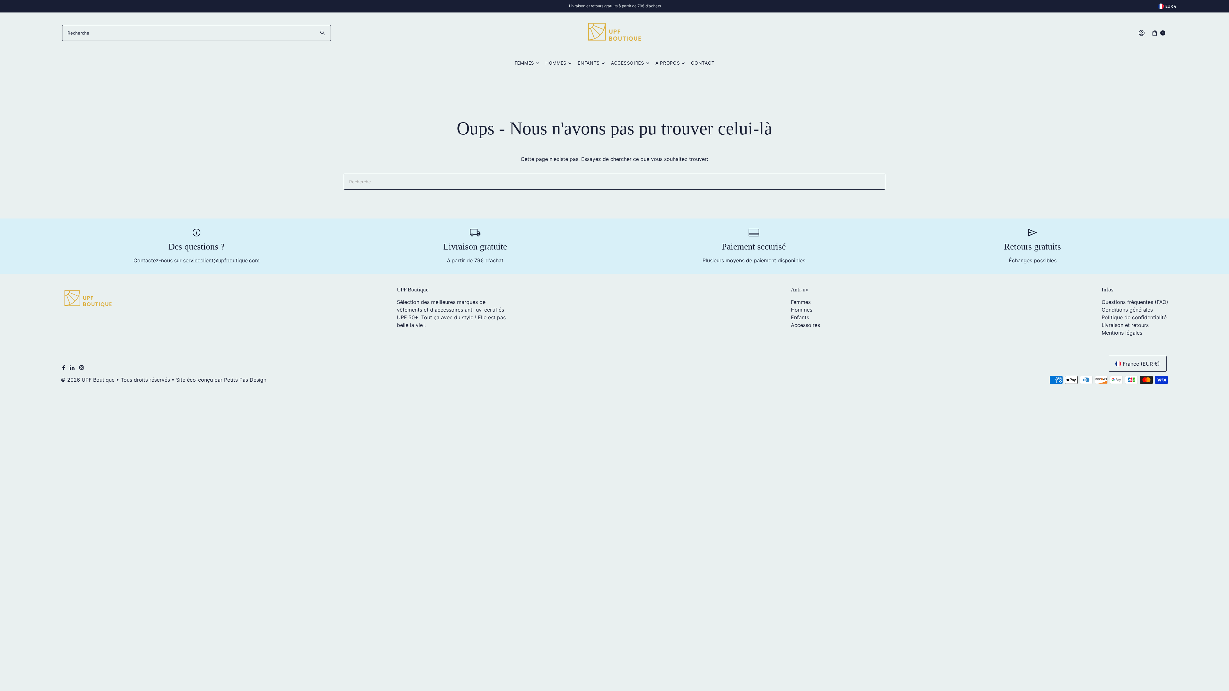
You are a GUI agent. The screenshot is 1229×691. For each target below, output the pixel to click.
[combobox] (196, 33)
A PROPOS (667, 63)
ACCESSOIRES (627, 63)
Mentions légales (1122, 333)
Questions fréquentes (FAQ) (1135, 302)
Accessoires (805, 325)
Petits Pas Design (245, 380)
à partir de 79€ (607, 6)
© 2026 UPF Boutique (88, 380)
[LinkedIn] (72, 368)
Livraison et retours (1125, 325)
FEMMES (524, 63)
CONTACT (702, 63)
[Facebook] (63, 368)
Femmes (801, 302)
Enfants (800, 317)
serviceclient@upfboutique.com (221, 260)
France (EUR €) (1141, 364)
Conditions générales (1127, 309)
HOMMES (555, 63)
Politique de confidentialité (1134, 317)
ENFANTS (589, 63)
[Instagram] (81, 368)
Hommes (801, 309)
